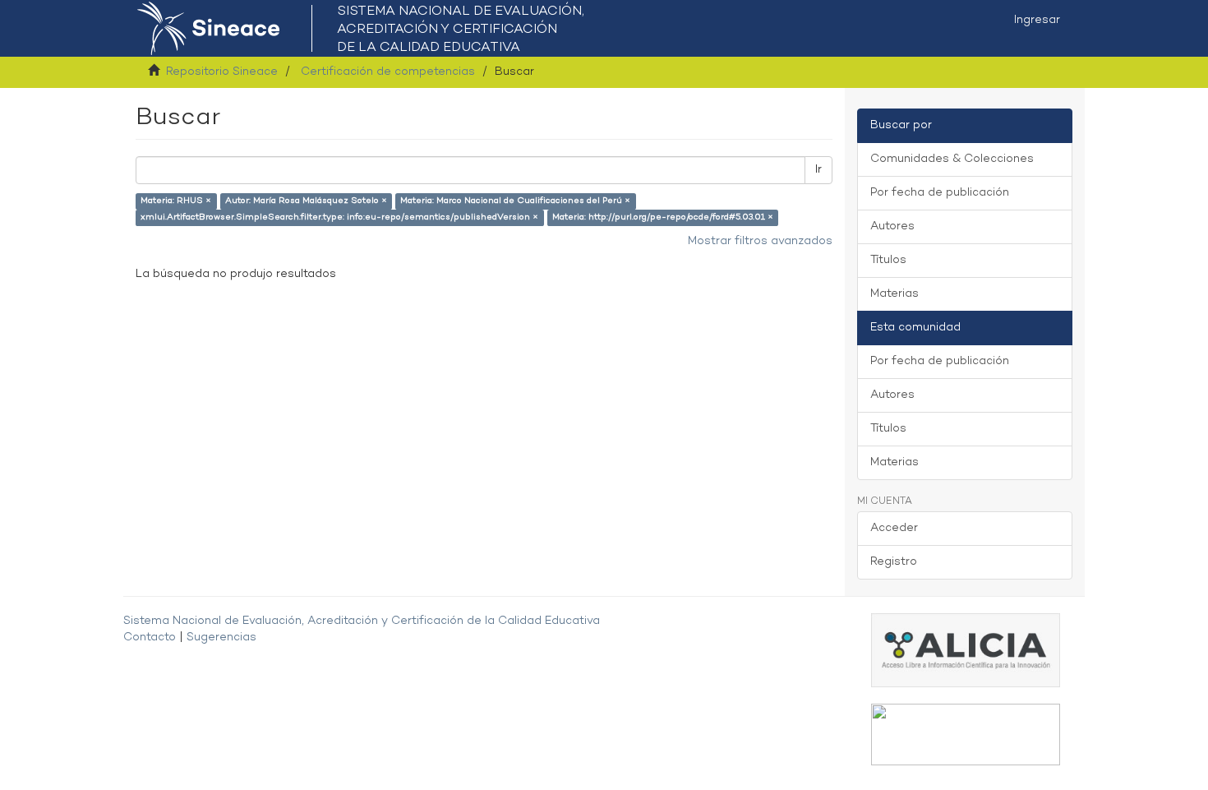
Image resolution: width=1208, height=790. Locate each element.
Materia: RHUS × (176, 201)
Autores (892, 226)
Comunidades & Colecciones (952, 159)
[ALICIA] (965, 650)
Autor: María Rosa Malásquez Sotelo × (306, 201)
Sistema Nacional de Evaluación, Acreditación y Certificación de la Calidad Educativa (361, 621)
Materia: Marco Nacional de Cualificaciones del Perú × (515, 201)
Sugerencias (221, 637)
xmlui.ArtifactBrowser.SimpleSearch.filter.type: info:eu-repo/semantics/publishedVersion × (339, 217)
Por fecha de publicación (939, 193)
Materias (894, 294)
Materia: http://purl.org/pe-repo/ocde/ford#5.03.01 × (662, 217)
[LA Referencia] (965, 734)
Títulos (888, 260)
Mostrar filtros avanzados (760, 241)
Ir (818, 170)
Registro (893, 562)
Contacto (149, 637)
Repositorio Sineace (222, 72)
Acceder (894, 528)
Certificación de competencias (388, 72)
